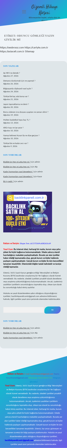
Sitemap (29, 51)
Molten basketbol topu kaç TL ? (16, 120)
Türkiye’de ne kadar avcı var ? (15, 143)
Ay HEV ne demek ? (11, 73)
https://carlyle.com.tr (36, 47)
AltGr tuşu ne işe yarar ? (13, 128)
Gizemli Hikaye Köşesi (44, 10)
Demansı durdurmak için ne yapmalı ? (19, 81)
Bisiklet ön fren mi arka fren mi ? (17, 162)
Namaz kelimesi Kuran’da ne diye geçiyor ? (21, 135)
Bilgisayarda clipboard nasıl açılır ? (17, 89)
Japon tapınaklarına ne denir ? (16, 104)
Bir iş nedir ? (8, 181)
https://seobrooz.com (12, 47)
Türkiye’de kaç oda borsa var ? (16, 96)
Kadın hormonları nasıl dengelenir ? (18, 172)
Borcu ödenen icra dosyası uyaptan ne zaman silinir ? (25, 112)
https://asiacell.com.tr (12, 51)
